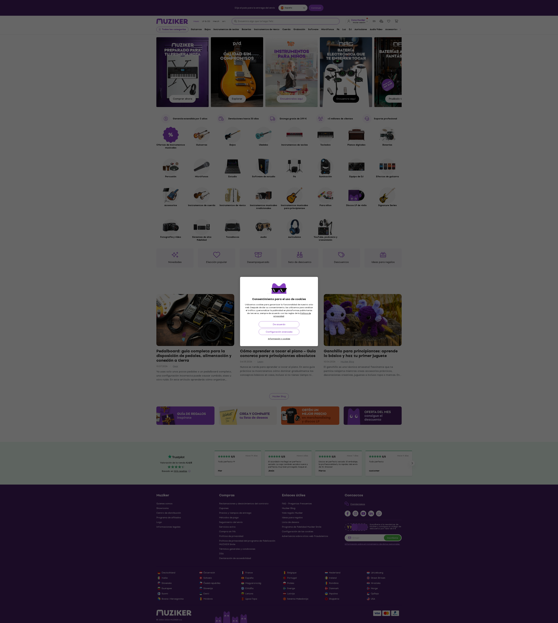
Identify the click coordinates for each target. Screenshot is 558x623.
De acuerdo (279, 324)
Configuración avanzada (279, 332)
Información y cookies (279, 338)
